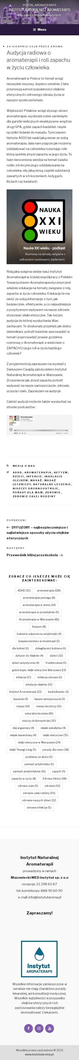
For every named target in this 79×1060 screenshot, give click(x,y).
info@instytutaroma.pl (45, 897)
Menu (42, 29)
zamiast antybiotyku (39, 764)
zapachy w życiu (24, 778)
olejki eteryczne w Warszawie (39, 742)
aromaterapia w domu (39, 605)
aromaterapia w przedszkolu (39, 612)
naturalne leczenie (52, 484)
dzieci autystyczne (25, 663)
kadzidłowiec (58, 691)
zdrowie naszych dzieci (39, 800)
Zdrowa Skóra (55, 778)
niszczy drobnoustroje (36, 488)
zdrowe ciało (28, 785)
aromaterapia (38, 472)
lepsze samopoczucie (49, 699)
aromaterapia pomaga (39, 597)
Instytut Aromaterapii (25, 691)
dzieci (18, 476)
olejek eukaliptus (53, 728)
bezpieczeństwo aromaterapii (39, 641)
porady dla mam (28, 492)
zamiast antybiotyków (29, 771)
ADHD (17, 472)
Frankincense (56, 663)
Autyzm (61, 472)
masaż (36, 480)
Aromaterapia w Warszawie (39, 619)
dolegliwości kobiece (50, 648)
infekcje (34, 476)
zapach (58, 771)
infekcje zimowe (50, 677)
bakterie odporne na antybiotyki (39, 634)
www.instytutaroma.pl (39, 1054)
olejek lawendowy (23, 735)
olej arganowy (23, 728)
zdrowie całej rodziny (34, 496)
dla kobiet (20, 648)
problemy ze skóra (39, 757)
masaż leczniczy (49, 706)
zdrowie (53, 492)
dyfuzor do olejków (29, 655)
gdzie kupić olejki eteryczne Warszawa (39, 670)
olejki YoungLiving (22, 749)
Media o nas (24, 465)
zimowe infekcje (39, 807)
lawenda (20, 699)
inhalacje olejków (39, 684)
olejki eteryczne (55, 735)
